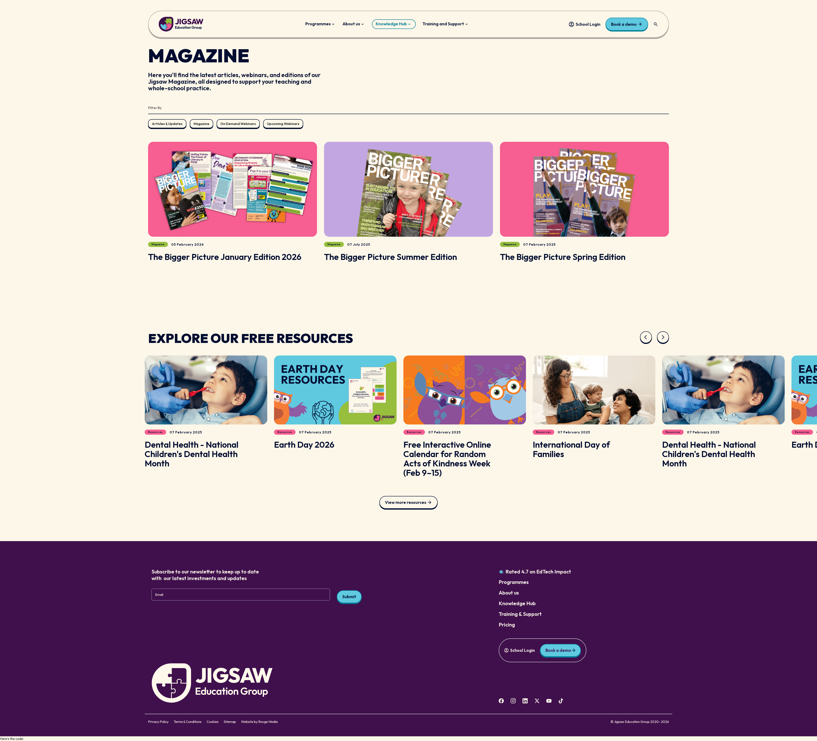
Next (663, 337)
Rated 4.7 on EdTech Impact (538, 571)
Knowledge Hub (391, 23)
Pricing (507, 624)
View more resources (405, 502)
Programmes (318, 23)
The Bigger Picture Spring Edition (563, 256)
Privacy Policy (158, 722)
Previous (646, 337)
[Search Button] (655, 24)
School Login (588, 24)
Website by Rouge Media (259, 722)
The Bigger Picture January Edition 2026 (224, 256)
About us (351, 23)
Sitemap (230, 722)
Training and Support (443, 23)
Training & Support (520, 614)
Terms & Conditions (187, 722)
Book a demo (624, 24)
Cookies (213, 722)
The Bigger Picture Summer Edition (390, 256)
